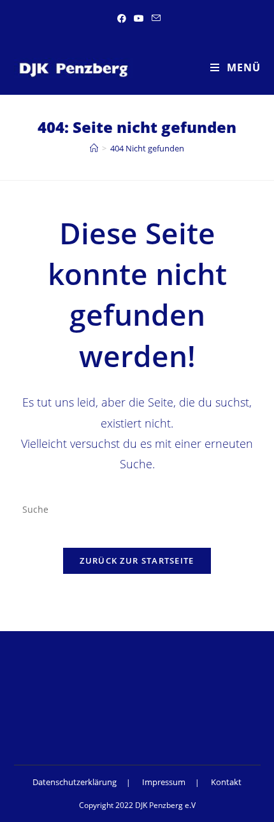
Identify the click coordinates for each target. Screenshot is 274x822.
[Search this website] (137, 508)
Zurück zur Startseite (137, 560)
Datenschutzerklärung (74, 782)
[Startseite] (94, 148)
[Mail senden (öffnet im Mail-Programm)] (154, 18)
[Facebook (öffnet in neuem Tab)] (121, 18)
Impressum (163, 782)
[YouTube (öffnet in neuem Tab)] (139, 18)
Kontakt (226, 782)
